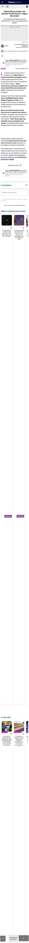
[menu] (2, 2)
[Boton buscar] (2, 6)
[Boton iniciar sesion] (27, 6)
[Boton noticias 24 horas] (7, 6)
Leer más (8, 516)
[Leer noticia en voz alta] (2, 51)
